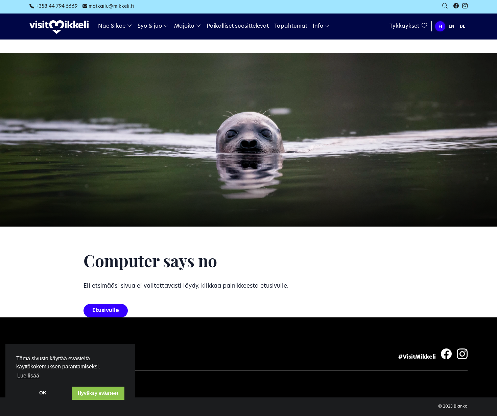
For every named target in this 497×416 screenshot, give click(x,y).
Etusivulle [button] (105, 310)
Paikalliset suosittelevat (238, 26)
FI (440, 27)
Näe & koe (112, 26)
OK (42, 392)
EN (451, 27)
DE (462, 27)
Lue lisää (28, 376)
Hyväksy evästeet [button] (98, 393)
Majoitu (185, 26)
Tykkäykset (405, 26)
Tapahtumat (290, 26)
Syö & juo (150, 26)
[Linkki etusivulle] (59, 27)
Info (319, 26)
